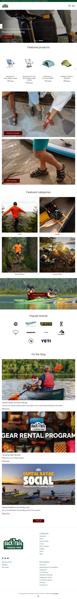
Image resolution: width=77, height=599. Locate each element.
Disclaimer (43, 570)
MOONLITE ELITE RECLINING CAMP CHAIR (29, 78)
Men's (41, 539)
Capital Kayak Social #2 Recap (14, 403)
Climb (20, 234)
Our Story (42, 565)
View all (38, 521)
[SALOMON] (46, 332)
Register (5, 565)
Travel (41, 544)
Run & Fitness (20, 274)
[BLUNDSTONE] (31, 324)
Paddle (57, 234)
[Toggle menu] (73, 6)
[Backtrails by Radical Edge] (5, 6)
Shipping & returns (45, 577)
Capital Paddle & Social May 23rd (15, 507)
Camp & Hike (57, 274)
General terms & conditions (48, 567)
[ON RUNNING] (61, 324)
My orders (5, 567)
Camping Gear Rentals (11, 455)
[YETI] (46, 341)
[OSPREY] (16, 332)
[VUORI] (31, 341)
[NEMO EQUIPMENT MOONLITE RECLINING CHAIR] (10, 63)
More (41, 554)
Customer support (45, 580)
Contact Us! (43, 585)
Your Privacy (43, 572)
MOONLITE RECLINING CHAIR (10, 77)
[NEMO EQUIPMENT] (46, 324)
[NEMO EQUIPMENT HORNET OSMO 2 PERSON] (66, 63)
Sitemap (42, 582)
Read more (6, 409)
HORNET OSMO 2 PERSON (66, 77)
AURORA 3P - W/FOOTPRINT (48, 77)
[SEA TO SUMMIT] (61, 332)
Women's (42, 536)
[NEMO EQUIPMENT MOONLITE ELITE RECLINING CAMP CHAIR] (29, 63)
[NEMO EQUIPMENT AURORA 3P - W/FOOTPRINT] (47, 63)
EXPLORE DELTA (38, 295)
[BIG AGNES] (16, 324)
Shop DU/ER (8, 37)
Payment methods (45, 575)
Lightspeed (55, 593)
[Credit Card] (38, 596)
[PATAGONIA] (31, 332)
